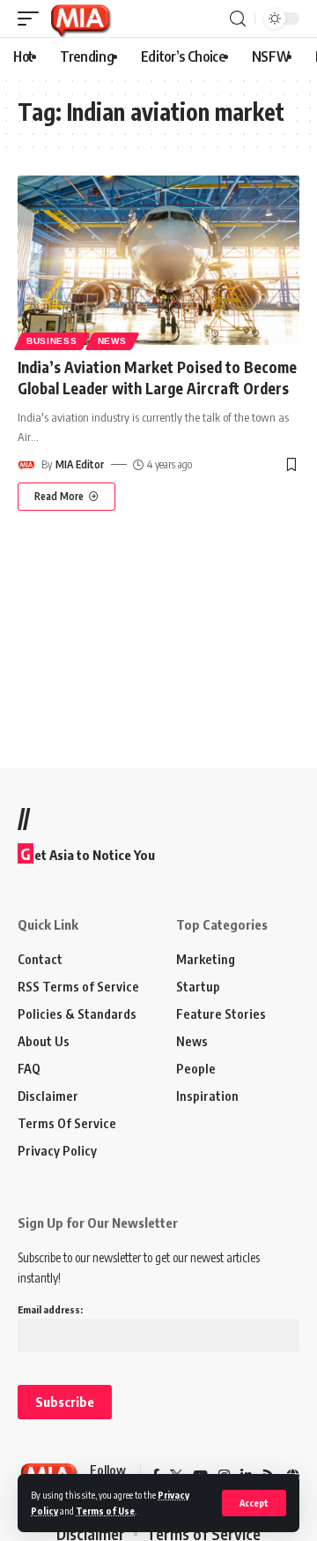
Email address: (50, 1309)
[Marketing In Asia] (80, 18)
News (112, 341)
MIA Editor (79, 464)
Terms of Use (105, 1510)
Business (51, 341)
